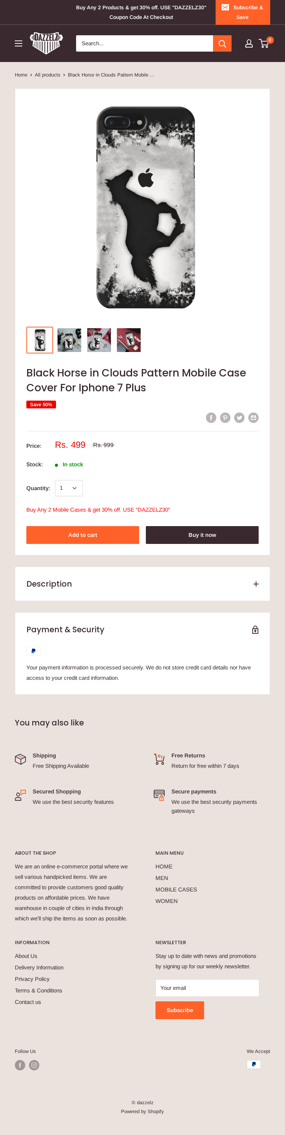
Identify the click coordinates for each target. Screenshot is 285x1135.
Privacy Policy (32, 979)
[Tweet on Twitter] (239, 417)
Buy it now (202, 535)
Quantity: (38, 488)
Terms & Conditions (38, 990)
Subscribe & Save (248, 12)
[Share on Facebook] (211, 417)
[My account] (249, 43)
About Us (26, 956)
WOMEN (166, 901)
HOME (164, 866)
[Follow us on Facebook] (20, 1065)
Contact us (28, 1002)
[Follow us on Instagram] (34, 1065)
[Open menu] (18, 43)
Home (21, 75)
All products (47, 75)
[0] (264, 43)
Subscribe (180, 1010)
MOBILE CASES (176, 889)
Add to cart (82, 535)
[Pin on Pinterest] (225, 417)
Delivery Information (39, 967)
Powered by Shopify (142, 1111)
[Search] (222, 43)
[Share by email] (253, 417)
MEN (161, 878)
